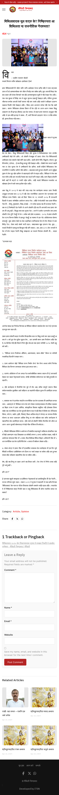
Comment (10, 570)
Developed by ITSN (29, 789)
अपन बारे (29, 765)
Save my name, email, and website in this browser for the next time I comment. (25, 653)
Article (16, 511)
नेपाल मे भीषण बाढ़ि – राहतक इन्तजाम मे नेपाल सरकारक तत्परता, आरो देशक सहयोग (29, 2)
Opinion (25, 511)
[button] (3, 9)
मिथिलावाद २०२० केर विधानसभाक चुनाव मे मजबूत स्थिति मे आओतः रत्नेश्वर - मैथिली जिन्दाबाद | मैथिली (28, 545)
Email (8, 621)
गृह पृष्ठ (21, 765)
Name (8, 607)
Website (8, 634)
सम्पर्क (38, 765)
